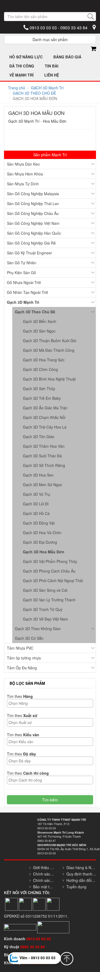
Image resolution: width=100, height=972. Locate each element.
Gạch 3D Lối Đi (36, 503)
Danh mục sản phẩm (50, 39)
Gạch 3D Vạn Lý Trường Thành (49, 599)
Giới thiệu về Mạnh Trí (43, 867)
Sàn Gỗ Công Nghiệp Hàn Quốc (34, 233)
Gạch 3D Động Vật (39, 523)
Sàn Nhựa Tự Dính (23, 183)
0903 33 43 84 (33, 946)
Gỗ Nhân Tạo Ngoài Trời (27, 292)
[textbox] (51, 703)
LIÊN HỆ (51, 75)
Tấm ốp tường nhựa (24, 658)
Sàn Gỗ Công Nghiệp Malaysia (33, 193)
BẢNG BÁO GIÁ (67, 56)
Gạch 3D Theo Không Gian (38, 628)
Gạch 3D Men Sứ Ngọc (42, 484)
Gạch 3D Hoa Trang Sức (44, 359)
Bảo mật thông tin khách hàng (43, 886)
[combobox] (50, 703)
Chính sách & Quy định (43, 874)
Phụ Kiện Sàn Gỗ (21, 272)
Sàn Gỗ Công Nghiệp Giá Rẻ (31, 243)
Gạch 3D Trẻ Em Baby (42, 398)
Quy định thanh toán (81, 874)
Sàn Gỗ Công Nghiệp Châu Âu (33, 213)
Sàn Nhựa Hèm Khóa (25, 174)
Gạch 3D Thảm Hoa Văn (44, 446)
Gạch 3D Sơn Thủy (39, 388)
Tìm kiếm (50, 799)
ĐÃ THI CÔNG (21, 66)
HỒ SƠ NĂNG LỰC (26, 56)
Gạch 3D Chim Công (40, 369)
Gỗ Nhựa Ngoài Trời (24, 282)
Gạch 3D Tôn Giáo (38, 436)
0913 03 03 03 (38, 938)
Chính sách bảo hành (43, 880)
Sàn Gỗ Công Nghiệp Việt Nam (33, 223)
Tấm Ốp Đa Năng (22, 667)
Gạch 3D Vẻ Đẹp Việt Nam (45, 619)
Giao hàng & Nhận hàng (81, 867)
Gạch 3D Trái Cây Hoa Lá (44, 427)
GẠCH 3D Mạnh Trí (47, 87)
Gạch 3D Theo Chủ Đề (35, 311)
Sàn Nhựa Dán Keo (23, 164)
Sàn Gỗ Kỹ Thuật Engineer (29, 252)
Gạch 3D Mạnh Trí (23, 302)
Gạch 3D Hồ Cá (36, 513)
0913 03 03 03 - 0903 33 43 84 (58, 28)
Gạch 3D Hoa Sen (38, 475)
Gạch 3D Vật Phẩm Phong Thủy (50, 561)
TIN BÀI (51, 66)
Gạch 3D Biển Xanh (39, 321)
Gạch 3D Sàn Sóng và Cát (45, 590)
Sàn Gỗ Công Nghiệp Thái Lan (33, 203)
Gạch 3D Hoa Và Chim (42, 532)
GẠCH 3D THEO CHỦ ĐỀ (34, 93)
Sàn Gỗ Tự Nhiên (21, 262)
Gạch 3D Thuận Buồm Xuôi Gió (49, 340)
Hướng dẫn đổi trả (81, 880)
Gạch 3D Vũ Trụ (36, 494)
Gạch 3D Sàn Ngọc (39, 331)
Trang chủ (16, 87)
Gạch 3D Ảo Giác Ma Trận (45, 407)
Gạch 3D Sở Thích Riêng (44, 465)
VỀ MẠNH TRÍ (21, 75)
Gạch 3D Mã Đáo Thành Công (48, 350)
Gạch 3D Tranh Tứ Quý (42, 609)
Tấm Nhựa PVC (20, 648)
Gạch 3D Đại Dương (40, 542)
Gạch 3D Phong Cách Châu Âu (49, 571)
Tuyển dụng (76, 886)
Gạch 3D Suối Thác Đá (42, 455)
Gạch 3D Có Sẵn (29, 638)
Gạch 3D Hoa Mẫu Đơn (43, 551)
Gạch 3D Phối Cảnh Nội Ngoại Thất (53, 580)
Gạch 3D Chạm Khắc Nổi (44, 417)
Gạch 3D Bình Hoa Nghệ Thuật (49, 379)
